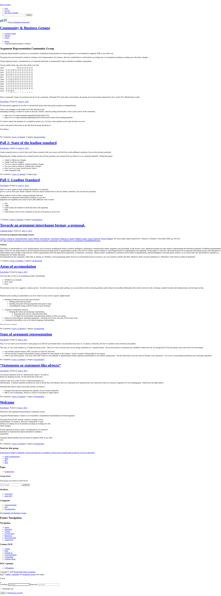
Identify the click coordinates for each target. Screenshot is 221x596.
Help (6, 551)
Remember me (7, 589)
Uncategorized (37, 220)
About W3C (9, 540)
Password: (34, 584)
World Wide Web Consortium (24, 572)
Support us (8, 553)
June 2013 (8, 496)
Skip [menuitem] (6, 9)
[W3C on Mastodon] (9, 568)
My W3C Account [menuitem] (11, 13)
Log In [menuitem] (7, 11)
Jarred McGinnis (21, 239)
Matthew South (80, 239)
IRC (6, 461)
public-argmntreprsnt (12, 457)
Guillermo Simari (6, 231)
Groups (7, 532)
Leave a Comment (18, 137)
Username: (4, 584)
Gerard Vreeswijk (93, 239)
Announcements (39, 137)
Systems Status (10, 559)
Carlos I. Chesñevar (7, 239)
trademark (15, 574)
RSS (6, 463)
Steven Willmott (107, 239)
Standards (8, 529)
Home (7, 42)
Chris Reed (55, 239)
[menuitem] (113, 15)
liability (8, 574)
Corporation (9, 557)
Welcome (7, 402)
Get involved (9, 534)
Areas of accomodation (18, 266)
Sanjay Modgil (33, 239)
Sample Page (9, 472)
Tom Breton (4, 102)
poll (35, 174)
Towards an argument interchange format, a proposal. (42, 225)
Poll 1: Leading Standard (20, 180)
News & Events (10, 538)
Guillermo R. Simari (67, 239)
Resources (8, 536)
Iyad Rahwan (45, 239)
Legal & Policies (11, 555)
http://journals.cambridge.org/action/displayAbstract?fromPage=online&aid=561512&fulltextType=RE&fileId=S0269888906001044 (51, 241)
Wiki (6, 459)
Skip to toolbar (5, 5)
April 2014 (9, 494)
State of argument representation (26, 334)
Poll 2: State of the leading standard (28, 143)
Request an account (15, 593)
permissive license (29, 574)
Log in (3, 593)
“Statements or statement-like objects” (30, 365)
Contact (7, 549)
